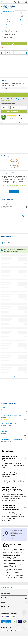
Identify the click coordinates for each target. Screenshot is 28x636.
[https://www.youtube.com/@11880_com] (19, 631)
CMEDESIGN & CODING (7, 423)
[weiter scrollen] (26, 52)
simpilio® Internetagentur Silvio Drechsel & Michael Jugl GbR (14, 415)
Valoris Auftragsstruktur (10, 203)
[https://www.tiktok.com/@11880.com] (11, 631)
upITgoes (4, 431)
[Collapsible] (25, 458)
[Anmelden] (19, 2)
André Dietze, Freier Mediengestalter (11, 439)
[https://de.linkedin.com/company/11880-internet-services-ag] (15, 631)
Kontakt (9, 53)
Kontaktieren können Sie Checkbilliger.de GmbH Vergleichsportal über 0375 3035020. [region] (13, 481)
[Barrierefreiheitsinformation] (22, 2)
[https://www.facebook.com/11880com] (3, 631)
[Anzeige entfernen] (27, 630)
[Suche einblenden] (15, 2)
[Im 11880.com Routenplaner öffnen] (23, 215)
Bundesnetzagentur (15, 551)
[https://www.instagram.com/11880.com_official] (7, 631)
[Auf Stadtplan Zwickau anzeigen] (26, 216)
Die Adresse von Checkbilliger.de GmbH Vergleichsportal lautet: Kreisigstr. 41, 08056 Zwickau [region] (13, 465)
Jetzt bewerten (14, 192)
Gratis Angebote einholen (14, 44)
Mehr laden (14, 376)
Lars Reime (4, 407)
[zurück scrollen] (1, 52)
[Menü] (26, 2)
